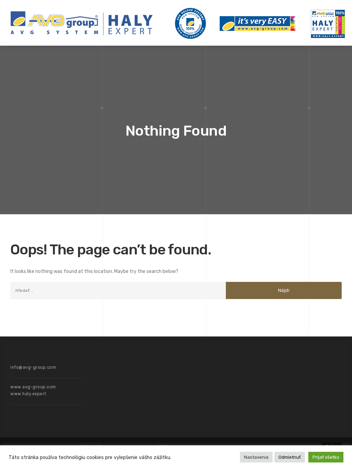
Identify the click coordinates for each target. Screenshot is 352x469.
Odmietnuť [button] (289, 457)
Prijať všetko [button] (325, 457)
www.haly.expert (28, 393)
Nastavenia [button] (256, 457)
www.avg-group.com (33, 387)
